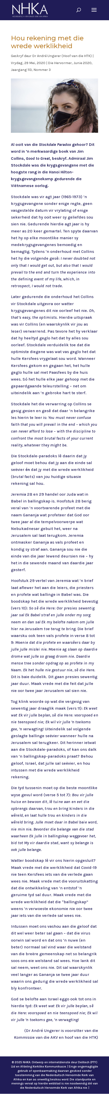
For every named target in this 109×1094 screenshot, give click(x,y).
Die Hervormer (60, 63)
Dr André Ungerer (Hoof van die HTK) (62, 56)
